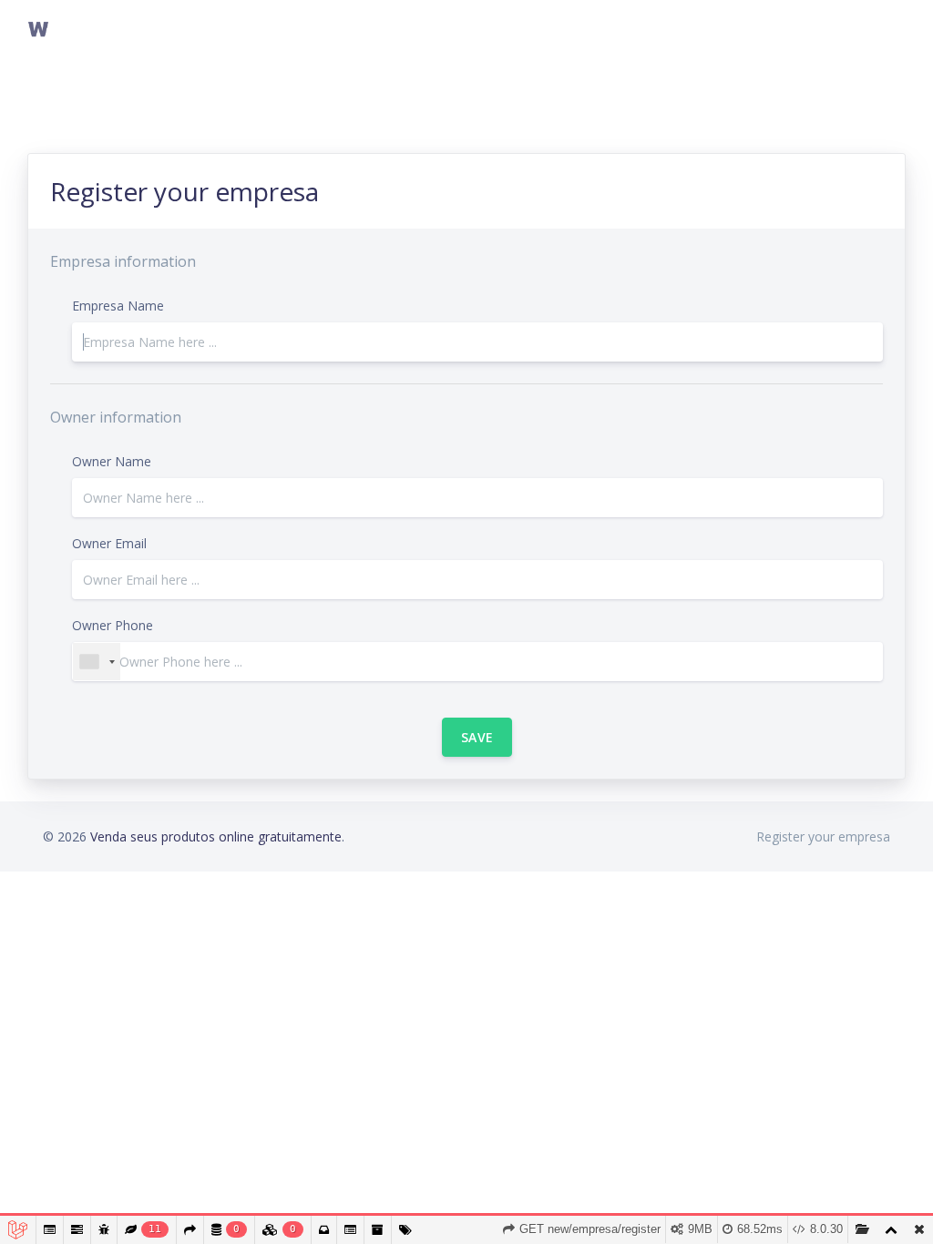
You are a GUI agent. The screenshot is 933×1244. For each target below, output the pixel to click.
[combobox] (96, 661)
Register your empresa (823, 836)
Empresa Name (118, 305)
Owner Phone (112, 625)
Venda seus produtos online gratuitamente (216, 836)
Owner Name (111, 461)
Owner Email (109, 543)
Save (477, 737)
